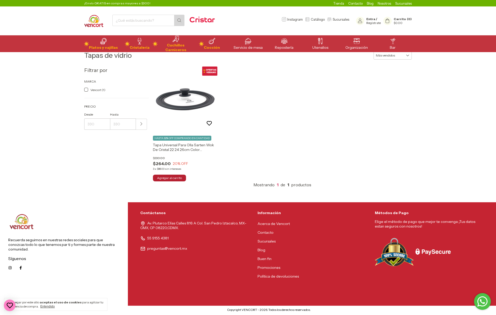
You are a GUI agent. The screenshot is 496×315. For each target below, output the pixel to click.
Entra (370, 19)
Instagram (295, 19)
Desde (88, 114)
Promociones (269, 267)
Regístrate (373, 23)
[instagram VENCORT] (10, 267)
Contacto (355, 3)
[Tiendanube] (205, 311)
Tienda (338, 3)
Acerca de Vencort (274, 223)
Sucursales (403, 3)
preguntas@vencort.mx (167, 248)
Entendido (47, 306)
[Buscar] (179, 20)
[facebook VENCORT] (20, 267)
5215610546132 (107, 291)
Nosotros (384, 3)
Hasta (114, 114)
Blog (370, 3)
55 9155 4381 (158, 238)
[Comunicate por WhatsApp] (482, 301)
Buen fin (265, 258)
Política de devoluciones (278, 276)
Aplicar (141, 124)
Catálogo (318, 19)
